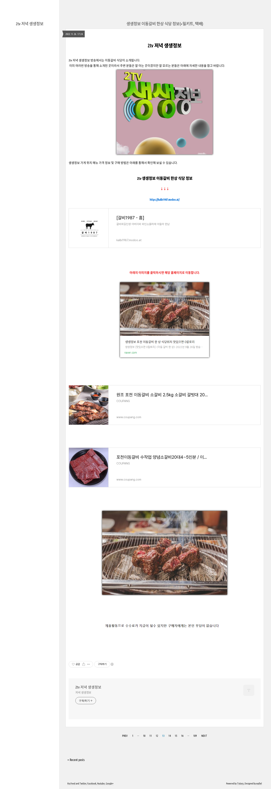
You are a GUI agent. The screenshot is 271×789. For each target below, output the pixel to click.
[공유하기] (83, 664)
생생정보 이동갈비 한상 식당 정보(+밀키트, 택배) (164, 23)
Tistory (240, 783)
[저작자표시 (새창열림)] (112, 664)
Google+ (109, 783)
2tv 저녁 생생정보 (29, 23)
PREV (125, 735)
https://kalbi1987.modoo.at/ (165, 199)
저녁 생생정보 (83, 692)
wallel (259, 783)
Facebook (91, 783)
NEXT (204, 735)
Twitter (83, 783)
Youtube (101, 783)
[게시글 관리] (88, 664)
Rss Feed (71, 783)
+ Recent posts (76, 760)
